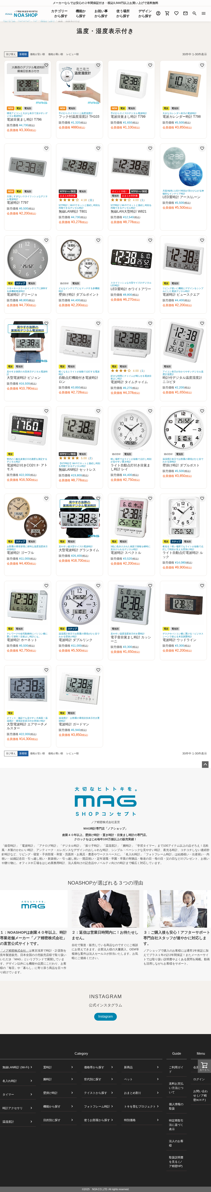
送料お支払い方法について (176, 1088)
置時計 (47, 1067)
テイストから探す (95, 1092)
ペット (128, 1079)
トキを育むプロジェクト (140, 1106)
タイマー (8, 1094)
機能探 (81, 13)
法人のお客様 (176, 1143)
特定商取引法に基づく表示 (176, 1125)
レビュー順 (72, 54)
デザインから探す (145, 13)
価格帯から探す (94, 1067)
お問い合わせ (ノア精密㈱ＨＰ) (200, 1095)
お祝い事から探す (101, 13)
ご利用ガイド (176, 1069)
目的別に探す (52, 1120)
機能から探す (52, 1106)
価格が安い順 (37, 54)
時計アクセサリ (12, 1108)
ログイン (199, 1079)
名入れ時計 (9, 1081)
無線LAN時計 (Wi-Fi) (15, 1067)
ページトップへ (205, 764)
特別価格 (130, 1120)
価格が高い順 (55, 54)
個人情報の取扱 (176, 1106)
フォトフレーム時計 (97, 1106)
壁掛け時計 (50, 1092)
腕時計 (47, 1079)
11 (91, 200)
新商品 (128, 1067)
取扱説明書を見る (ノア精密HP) (176, 1162)
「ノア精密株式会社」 (14, 950)
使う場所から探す (123, 13)
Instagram (105, 1016)
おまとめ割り (132, 1092)
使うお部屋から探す (97, 1120)
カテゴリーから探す (59, 13)
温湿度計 (8, 1121)
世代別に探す (92, 1079)
